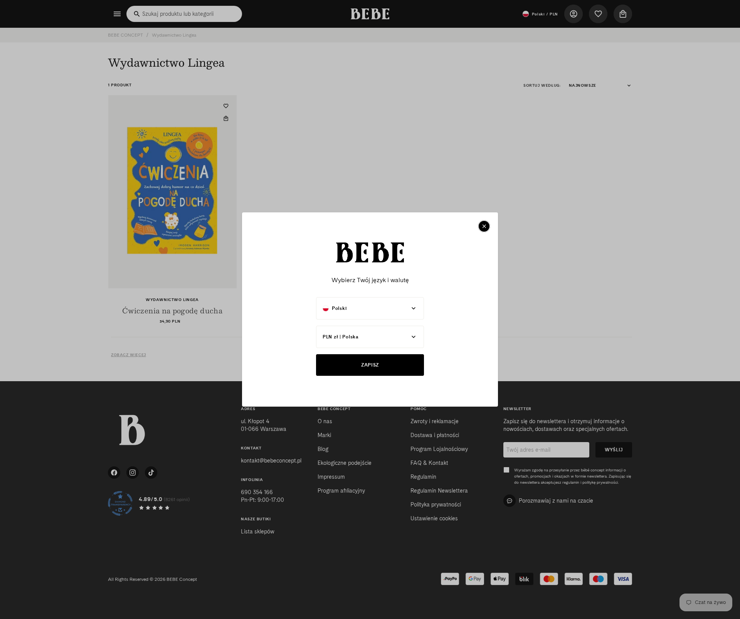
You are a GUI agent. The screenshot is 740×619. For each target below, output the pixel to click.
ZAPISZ (370, 365)
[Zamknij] (484, 226)
